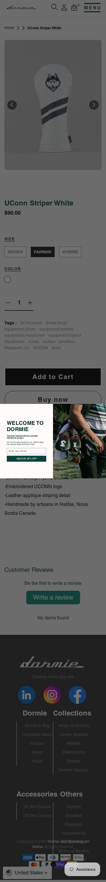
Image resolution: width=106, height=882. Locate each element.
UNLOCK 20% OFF (26, 458)
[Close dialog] (103, 405)
